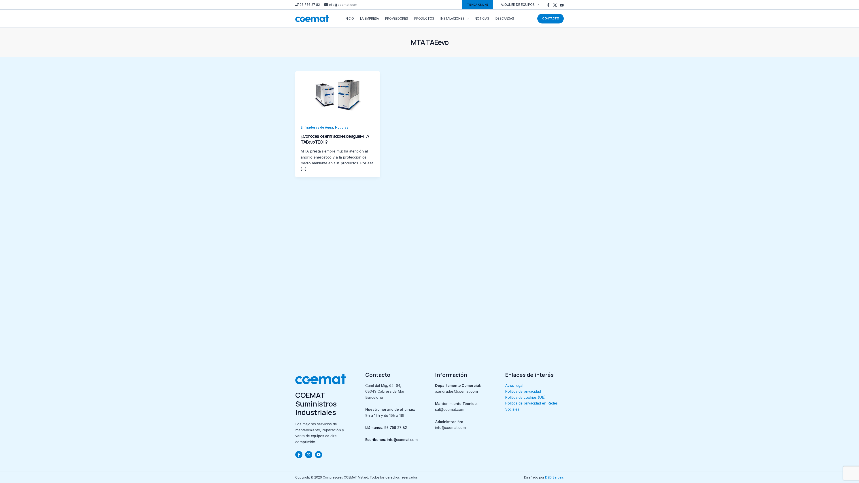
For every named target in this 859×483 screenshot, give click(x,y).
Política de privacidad (523, 391)
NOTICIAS (482, 18)
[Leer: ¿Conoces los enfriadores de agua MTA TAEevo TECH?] (337, 95)
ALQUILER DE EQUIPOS (518, 4)
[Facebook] (548, 5)
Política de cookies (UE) (525, 397)
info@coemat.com (342, 4)
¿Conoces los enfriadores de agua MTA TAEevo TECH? (335, 139)
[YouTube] (562, 5)
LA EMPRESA (369, 18)
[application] (537, 4)
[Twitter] (555, 5)
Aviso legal (514, 385)
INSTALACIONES (452, 18)
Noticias (341, 127)
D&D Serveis (554, 477)
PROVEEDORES (396, 18)
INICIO (349, 18)
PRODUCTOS (424, 18)
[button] (477, 4)
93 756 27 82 (310, 4)
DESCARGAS (504, 18)
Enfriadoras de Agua (317, 127)
